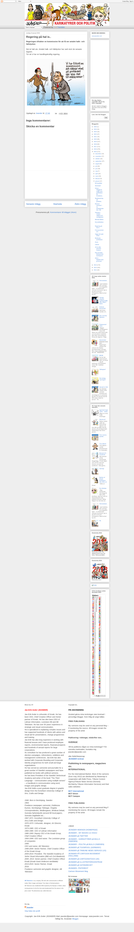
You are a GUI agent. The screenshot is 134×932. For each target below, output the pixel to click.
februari (97, 178)
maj (96, 171)
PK (100, 520)
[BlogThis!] (61, 114)
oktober (97, 158)
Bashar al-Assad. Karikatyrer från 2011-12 (103, 480)
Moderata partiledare (99, 238)
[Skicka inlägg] (55, 113)
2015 (95, 151)
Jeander (29, 908)
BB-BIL (101, 355)
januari (97, 181)
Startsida (57, 204)
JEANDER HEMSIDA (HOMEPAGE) (83, 830)
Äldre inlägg (80, 204)
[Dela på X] (63, 114)
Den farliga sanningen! (102, 378)
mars (97, 176)
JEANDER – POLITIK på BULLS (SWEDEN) (86, 844)
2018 (95, 144)
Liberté (97, 244)
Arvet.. (97, 242)
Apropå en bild (103, 387)
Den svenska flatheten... (103, 316)
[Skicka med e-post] (60, 114)
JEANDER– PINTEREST (78, 868)
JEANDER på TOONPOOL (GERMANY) (84, 847)
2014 (95, 265)
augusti (97, 163)
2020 (95, 139)
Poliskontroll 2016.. (102, 325)
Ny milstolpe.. (103, 488)
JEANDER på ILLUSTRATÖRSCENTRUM (85, 862)
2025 (95, 126)
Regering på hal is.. (98, 226)
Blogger (75, 919)
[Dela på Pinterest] (67, 114)
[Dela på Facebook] (65, 114)
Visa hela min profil (32, 911)
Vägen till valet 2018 (99, 234)
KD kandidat (98, 183)
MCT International (76, 791)
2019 (95, 141)
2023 (95, 131)
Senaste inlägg (33, 204)
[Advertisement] (56, 184)
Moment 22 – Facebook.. (103, 453)
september (98, 161)
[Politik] (94, 585)
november (98, 156)
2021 (95, 136)
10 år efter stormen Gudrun (98, 248)
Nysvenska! (102, 340)
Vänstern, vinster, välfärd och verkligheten (99, 215)
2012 (95, 270)
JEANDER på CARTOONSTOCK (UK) (83, 859)
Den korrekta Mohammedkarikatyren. (99, 254)
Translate (61, 27)
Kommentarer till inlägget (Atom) (63, 212)
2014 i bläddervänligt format (99, 259)
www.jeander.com (97, 36)
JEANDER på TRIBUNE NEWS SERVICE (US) (87, 851)
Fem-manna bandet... (102, 435)
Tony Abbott (102, 443)
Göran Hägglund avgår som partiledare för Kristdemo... (99, 192)
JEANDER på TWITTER (78, 836)
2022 (95, 134)
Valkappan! (102, 369)
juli (96, 166)
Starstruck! (102, 419)
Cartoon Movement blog (78, 871)
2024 (95, 129)
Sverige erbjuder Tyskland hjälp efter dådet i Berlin (103, 300)
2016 (95, 149)
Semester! (98, 185)
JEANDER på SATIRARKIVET (80, 865)
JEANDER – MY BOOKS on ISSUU (82, 833)
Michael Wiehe (99, 219)
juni (96, 168)
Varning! (101, 468)
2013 (95, 267)
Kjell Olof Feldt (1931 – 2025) (103, 410)
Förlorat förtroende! (102, 307)
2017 (95, 146)
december (98, 153)
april (96, 173)
